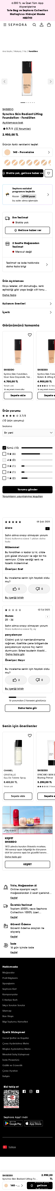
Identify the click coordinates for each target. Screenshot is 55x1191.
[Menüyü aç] (4, 24)
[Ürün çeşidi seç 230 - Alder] (7, 163)
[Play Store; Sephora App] (13, 1123)
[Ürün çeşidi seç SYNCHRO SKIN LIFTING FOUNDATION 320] (37, 163)
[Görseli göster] (27, 79)
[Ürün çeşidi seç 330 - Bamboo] (44, 163)
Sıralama (7, 426)
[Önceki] (4, 82)
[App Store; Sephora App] (33, 1123)
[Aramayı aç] (34, 24)
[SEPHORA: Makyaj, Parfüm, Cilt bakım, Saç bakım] (18, 24)
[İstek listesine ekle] (29, 334)
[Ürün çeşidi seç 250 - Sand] (22, 163)
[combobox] (28, 432)
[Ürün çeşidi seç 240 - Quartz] (15, 163)
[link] (27, 489)
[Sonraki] (51, 82)
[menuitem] (41, 24)
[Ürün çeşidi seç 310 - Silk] (29, 163)
